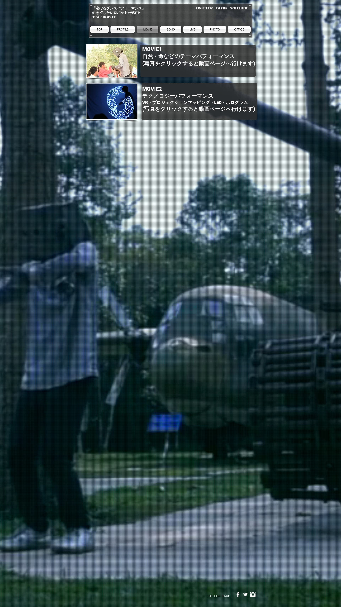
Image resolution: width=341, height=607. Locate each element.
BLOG (221, 8)
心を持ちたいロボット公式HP (116, 13)
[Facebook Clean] (238, 594)
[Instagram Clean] (253, 594)
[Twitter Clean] (245, 594)
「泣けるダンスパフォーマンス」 (118, 8)
